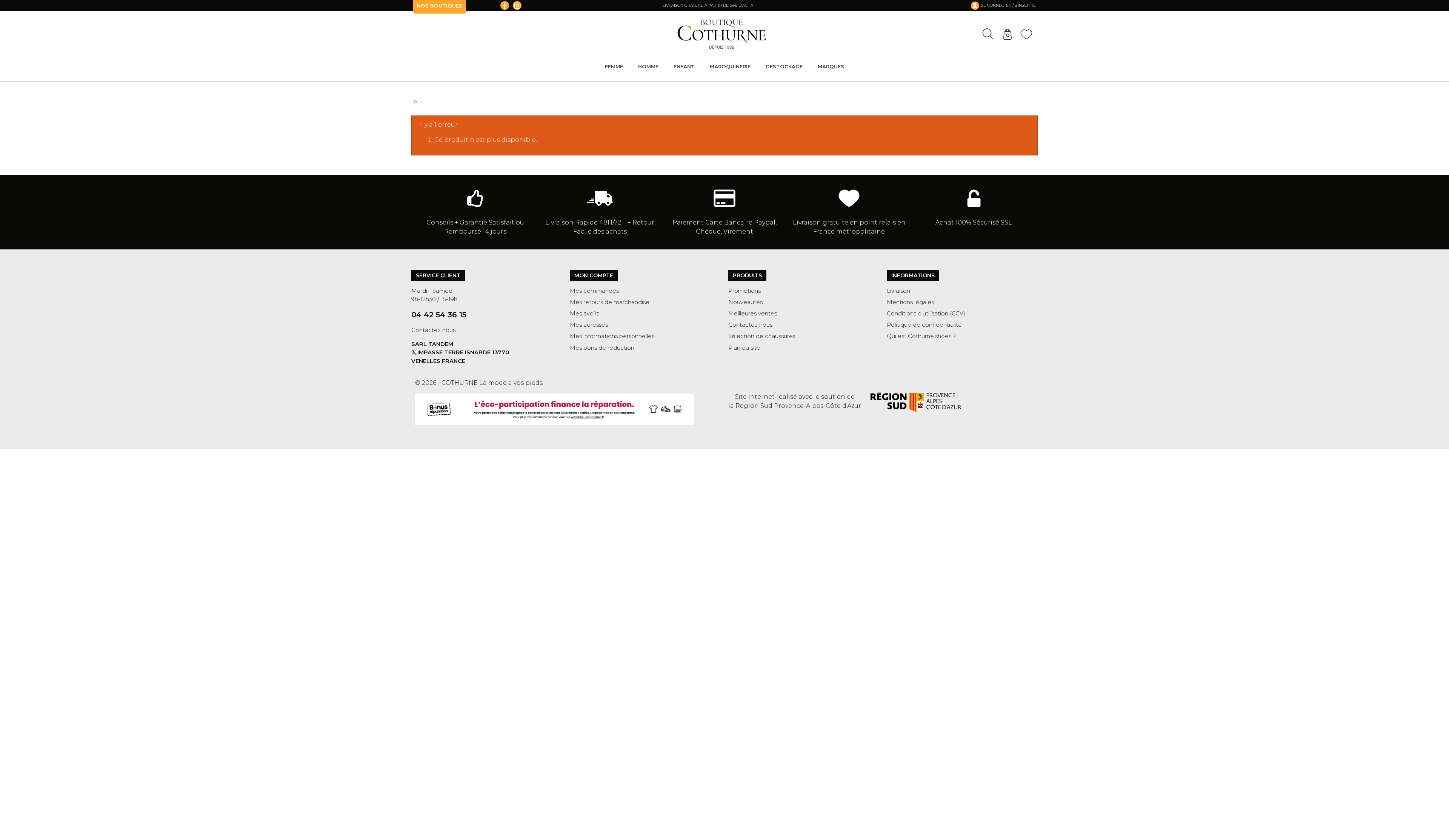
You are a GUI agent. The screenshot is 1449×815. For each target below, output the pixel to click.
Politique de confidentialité (924, 324)
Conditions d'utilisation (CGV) (926, 313)
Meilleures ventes (752, 313)
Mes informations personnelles (612, 336)
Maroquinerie (730, 66)
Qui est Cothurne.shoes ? (921, 336)
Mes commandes (594, 291)
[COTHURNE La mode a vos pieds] (721, 34)
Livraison (898, 291)
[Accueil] (418, 102)
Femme (614, 66)
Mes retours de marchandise (609, 302)
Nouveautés (745, 302)
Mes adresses (589, 324)
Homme (648, 66)
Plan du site (744, 347)
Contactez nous (433, 330)
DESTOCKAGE (784, 66)
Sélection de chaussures (761, 336)
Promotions (744, 291)
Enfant (684, 66)
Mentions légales (910, 302)
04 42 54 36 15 (438, 314)
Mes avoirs (584, 313)
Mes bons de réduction (602, 347)
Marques (831, 66)
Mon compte (593, 275)
